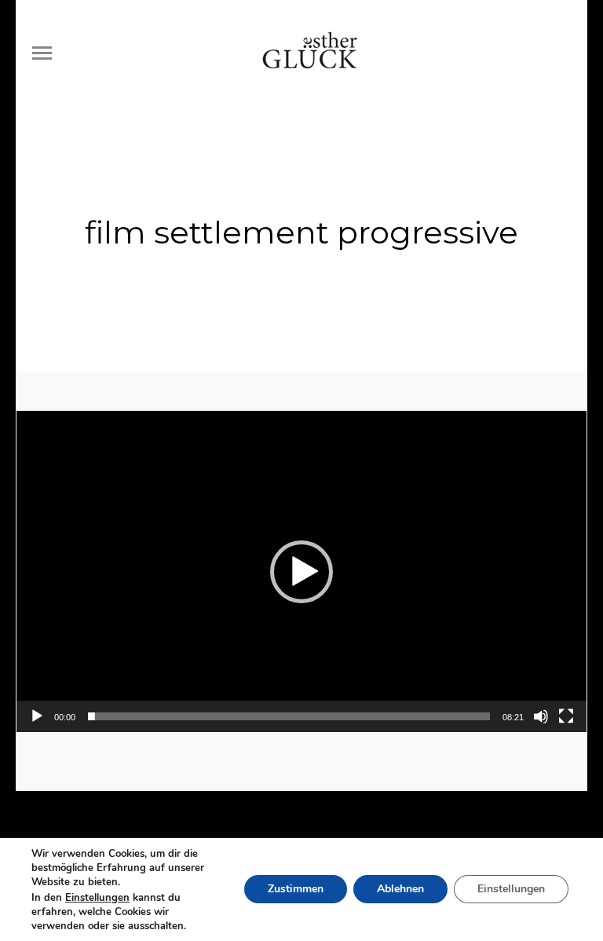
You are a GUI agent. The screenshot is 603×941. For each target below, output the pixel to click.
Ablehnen (400, 889)
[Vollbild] (566, 716)
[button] (301, 571)
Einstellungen (97, 898)
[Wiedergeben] (37, 716)
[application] (301, 571)
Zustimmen (295, 889)
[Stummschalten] (541, 716)
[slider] (289, 716)
